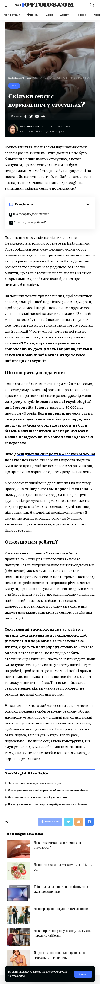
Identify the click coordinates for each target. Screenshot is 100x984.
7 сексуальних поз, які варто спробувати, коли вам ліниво (48, 790)
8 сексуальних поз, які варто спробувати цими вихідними (47, 804)
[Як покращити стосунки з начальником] (18, 915)
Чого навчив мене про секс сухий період (35, 783)
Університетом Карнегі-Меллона (56, 489)
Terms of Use (16, 976)
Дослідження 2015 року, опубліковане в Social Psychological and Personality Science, (49, 402)
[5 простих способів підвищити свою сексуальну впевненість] (18, 959)
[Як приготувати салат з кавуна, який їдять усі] (18, 871)
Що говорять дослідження (31, 214)
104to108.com (48, 5)
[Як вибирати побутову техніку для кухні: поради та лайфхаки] (18, 937)
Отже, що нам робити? (30, 222)
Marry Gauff (32, 126)
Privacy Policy (54, 971)
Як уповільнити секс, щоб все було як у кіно (38, 797)
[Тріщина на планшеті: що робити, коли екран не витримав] (18, 893)
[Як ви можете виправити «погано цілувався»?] (18, 849)
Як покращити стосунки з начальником (61, 909)
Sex (14, 85)
